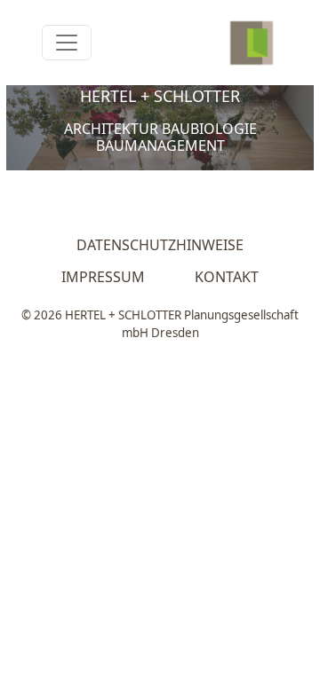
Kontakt (227, 277)
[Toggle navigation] (67, 42)
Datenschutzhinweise (160, 245)
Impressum (103, 277)
